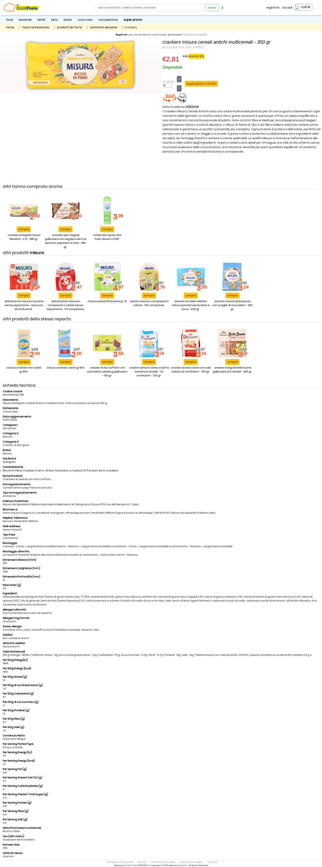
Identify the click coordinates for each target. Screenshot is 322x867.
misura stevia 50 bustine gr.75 (107, 301)
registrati (272, 7)
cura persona (108, 20)
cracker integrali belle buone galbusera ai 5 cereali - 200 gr (232, 369)
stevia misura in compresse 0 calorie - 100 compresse (149, 303)
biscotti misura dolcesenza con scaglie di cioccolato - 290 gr (232, 305)
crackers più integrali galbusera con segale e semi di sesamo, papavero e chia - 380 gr (65, 241)
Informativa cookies (163, 862)
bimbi (41, 20)
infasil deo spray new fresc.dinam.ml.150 (107, 237)
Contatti (212, 862)
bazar (68, 20)
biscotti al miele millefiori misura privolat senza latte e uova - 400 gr (190, 305)
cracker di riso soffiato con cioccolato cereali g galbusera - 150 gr (107, 371)
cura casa (85, 20)
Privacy (142, 862)
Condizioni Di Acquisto (120, 862)
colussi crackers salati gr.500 (65, 368)
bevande (25, 20)
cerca (212, 7)
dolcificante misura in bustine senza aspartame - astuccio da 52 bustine (24, 305)
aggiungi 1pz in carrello (201, 83)
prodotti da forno (69, 27)
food (9, 20)
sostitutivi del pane (103, 27)
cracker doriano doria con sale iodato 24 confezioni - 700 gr (191, 369)
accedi (287, 7)
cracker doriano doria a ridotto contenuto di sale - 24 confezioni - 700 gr (149, 371)
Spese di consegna (191, 862)
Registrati (121, 34)
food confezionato (35, 27)
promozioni (175, 34)
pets (54, 20)
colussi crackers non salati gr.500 (24, 369)
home (10, 27)
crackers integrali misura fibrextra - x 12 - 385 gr (24, 237)
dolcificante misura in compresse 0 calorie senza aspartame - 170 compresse (65, 305)
